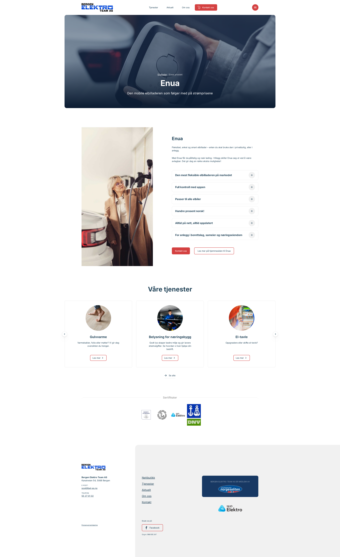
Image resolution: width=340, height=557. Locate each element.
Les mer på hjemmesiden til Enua (214, 251)
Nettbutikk (148, 477)
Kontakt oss (181, 251)
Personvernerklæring (90, 525)
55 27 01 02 (88, 496)
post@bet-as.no (89, 488)
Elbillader (162, 74)
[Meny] (255, 7)
